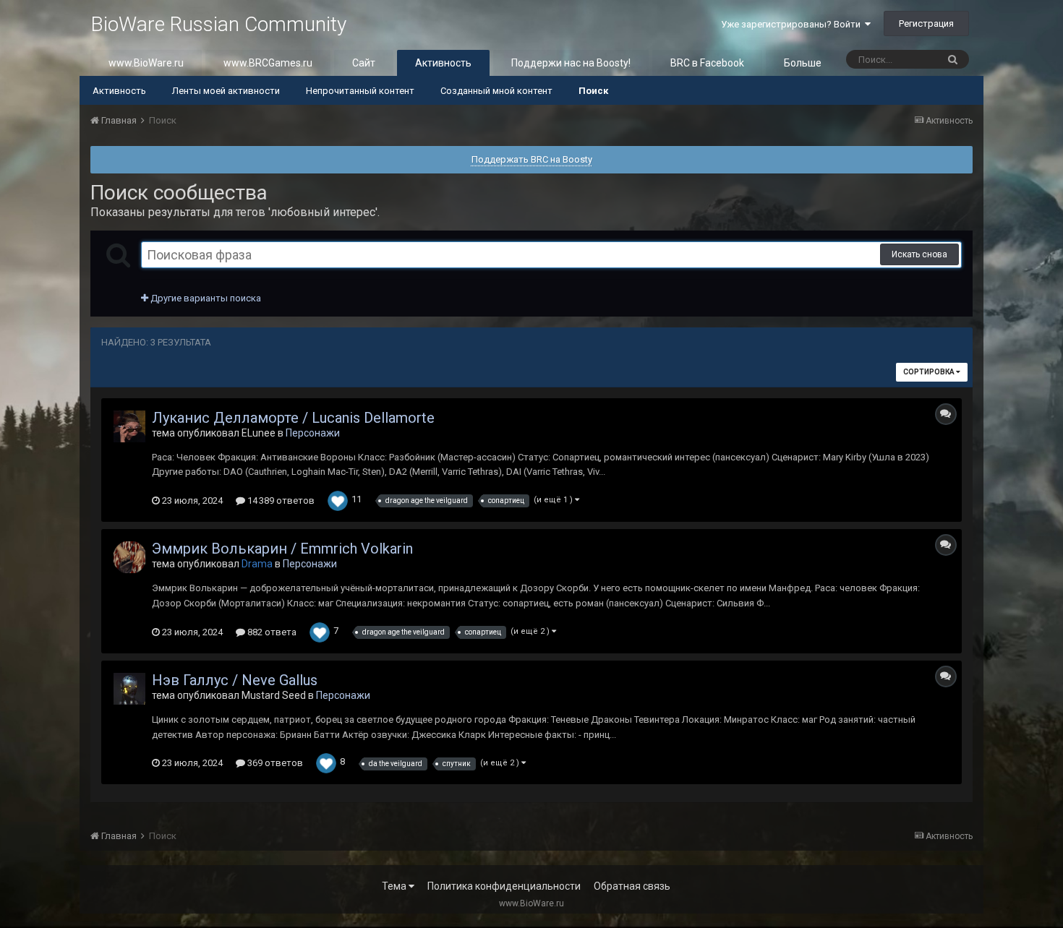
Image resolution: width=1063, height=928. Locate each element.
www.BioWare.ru (146, 63)
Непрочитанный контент (360, 90)
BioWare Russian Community (218, 24)
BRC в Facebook (707, 63)
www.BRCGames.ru (267, 63)
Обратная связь (632, 886)
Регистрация (926, 23)
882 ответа (270, 632)
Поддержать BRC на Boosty (531, 159)
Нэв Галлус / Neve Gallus (234, 680)
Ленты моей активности (226, 90)
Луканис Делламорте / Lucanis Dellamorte (293, 417)
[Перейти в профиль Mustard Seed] (129, 689)
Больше (802, 63)
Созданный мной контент (496, 90)
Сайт (363, 63)
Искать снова (919, 254)
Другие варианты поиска (204, 298)
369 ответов (274, 762)
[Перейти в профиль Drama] (129, 557)
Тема (395, 886)
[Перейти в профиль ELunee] (129, 426)
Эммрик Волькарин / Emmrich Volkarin (282, 548)
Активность (443, 63)
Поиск (593, 90)
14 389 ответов (280, 500)
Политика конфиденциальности (504, 886)
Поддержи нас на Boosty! (571, 63)
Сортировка (929, 372)
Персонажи (313, 433)
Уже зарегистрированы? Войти (793, 24)
